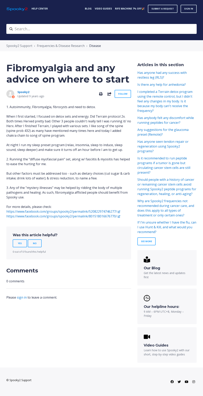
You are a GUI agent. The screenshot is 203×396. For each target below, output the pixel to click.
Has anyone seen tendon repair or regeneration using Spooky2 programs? (163, 146)
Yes (20, 243)
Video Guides (103, 8)
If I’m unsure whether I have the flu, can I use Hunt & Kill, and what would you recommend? (166, 227)
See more (146, 241)
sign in (22, 297)
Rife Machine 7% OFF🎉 (130, 8)
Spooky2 (23, 92)
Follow (122, 93)
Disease (95, 46)
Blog (88, 8)
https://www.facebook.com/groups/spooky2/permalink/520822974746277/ (61, 211)
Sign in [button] (188, 8)
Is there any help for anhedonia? (161, 84)
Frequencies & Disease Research (61, 46)
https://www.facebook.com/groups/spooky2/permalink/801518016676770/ (61, 216)
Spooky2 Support (19, 46)
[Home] (17, 8)
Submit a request (162, 8)
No (34, 243)
